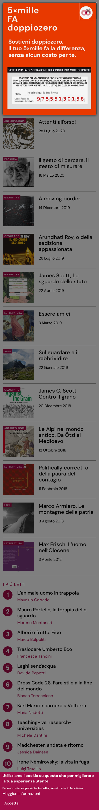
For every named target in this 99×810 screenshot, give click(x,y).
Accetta (11, 803)
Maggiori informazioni (21, 793)
